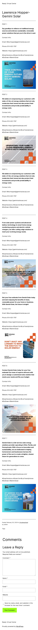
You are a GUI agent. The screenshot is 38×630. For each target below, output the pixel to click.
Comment (6, 558)
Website (5, 595)
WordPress (19, 626)
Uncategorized (23, 522)
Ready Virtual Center (9, 3)
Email (5, 586)
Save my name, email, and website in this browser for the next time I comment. (19, 604)
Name (5, 578)
